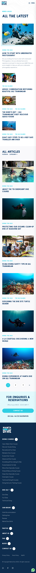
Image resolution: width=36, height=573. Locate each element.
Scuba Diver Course (8, 456)
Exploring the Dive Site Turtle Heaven (16, 303)
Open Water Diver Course (9, 444)
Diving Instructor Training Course (12, 483)
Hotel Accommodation (9, 512)
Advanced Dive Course (9, 459)
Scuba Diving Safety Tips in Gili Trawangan (16, 265)
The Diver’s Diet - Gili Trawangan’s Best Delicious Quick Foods (15, 114)
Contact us (18, 410)
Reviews (4, 518)
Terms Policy (15, 555)
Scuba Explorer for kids (9, 465)
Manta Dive (12, 561)
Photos (5, 528)
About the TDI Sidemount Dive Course (15, 190)
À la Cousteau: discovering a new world (17, 340)
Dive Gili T (6, 490)
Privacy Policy (6, 555)
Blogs (4, 543)
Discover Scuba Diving (9, 447)
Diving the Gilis (7, 50)
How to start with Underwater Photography (17, 54)
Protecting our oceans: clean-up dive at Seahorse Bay (18, 228)
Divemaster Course (7, 477)
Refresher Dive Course (8, 453)
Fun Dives (5, 497)
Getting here (6, 515)
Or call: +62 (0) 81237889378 (18, 416)
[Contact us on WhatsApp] (33, 570)
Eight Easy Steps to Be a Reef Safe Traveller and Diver (17, 139)
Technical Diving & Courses (10, 480)
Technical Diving (7, 500)
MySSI (23, 555)
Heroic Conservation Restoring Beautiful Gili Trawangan (17, 90)
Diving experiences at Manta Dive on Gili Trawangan (17, 377)
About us (5, 533)
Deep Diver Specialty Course (10, 474)
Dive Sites (5, 494)
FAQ (3, 538)
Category (12, 154)
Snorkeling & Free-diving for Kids (11, 462)
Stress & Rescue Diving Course (11, 471)
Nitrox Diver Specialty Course (10, 468)
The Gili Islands (7, 86)
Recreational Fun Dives (9, 450)
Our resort (6, 507)
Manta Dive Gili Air (7, 521)
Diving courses (8, 439)
